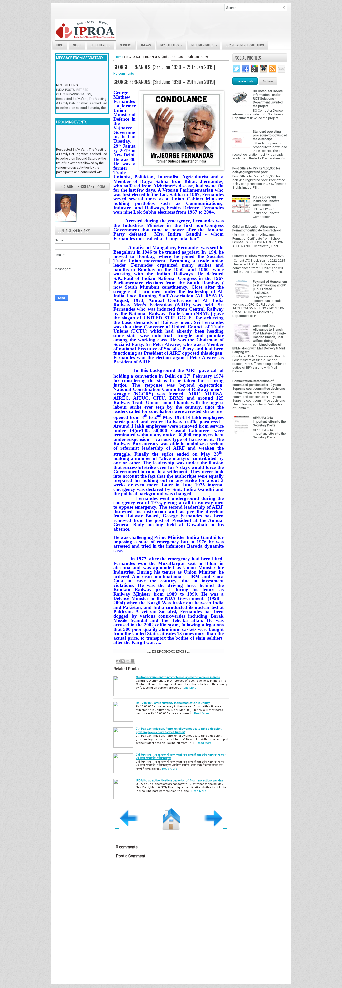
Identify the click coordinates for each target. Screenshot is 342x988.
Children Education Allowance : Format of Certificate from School (256, 228)
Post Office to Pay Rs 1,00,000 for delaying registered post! (256, 170)
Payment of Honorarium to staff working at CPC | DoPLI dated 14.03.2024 (270, 287)
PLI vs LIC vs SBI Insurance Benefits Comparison (266, 201)
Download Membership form (245, 45)
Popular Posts (245, 81)
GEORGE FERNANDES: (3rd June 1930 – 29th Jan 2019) (164, 66)
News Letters (171, 45)
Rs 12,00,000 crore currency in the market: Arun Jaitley (173, 703)
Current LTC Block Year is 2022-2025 (257, 256)
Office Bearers (100, 45)
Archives (268, 81)
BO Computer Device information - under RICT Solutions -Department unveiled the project (268, 98)
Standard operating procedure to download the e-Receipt (270, 135)
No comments (123, 73)
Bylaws (146, 45)
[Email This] (118, 661)
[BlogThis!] (122, 661)
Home (59, 45)
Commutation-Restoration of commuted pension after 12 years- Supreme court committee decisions (258, 384)
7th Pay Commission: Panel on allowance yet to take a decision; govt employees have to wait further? (179, 730)
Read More (189, 687)
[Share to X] (127, 661)
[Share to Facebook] (132, 661)
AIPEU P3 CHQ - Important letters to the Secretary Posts (269, 421)
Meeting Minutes (204, 45)
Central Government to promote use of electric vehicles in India (178, 677)
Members (126, 45)
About (77, 45)
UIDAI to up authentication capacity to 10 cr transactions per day (179, 780)
